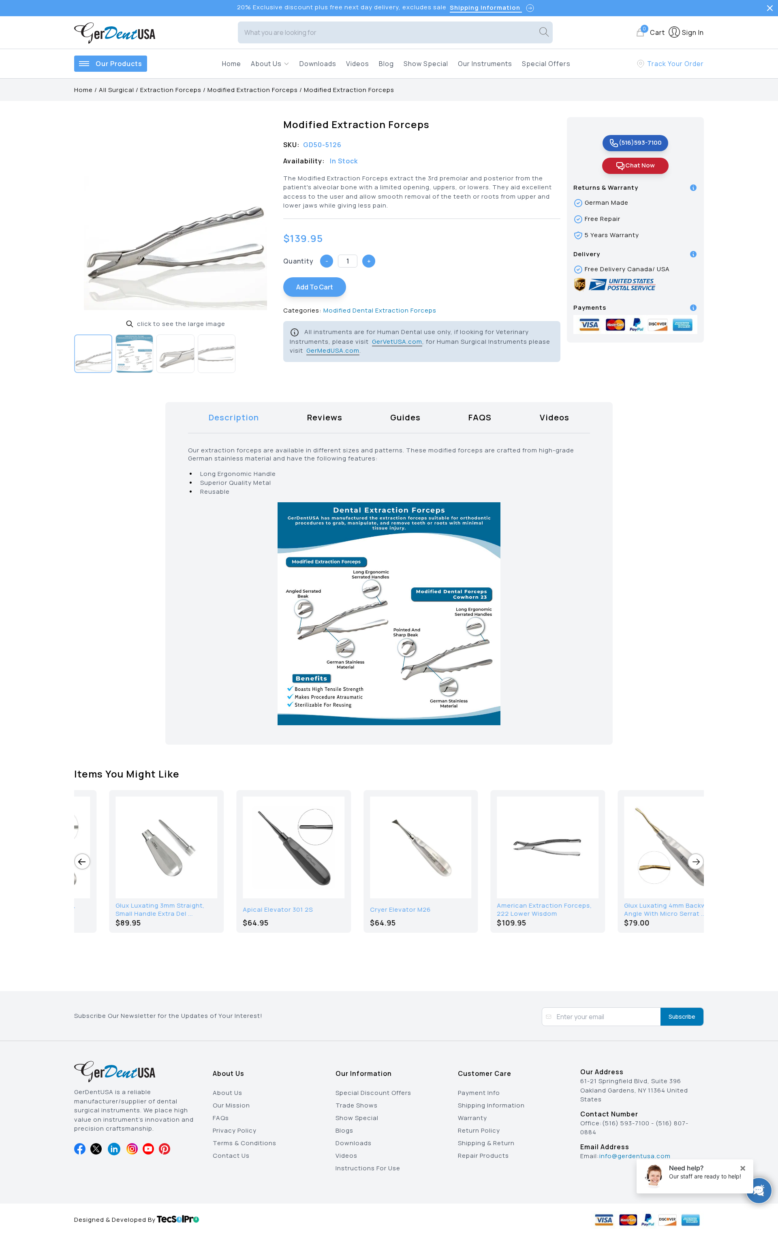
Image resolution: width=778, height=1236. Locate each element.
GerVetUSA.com (397, 341)
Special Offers (546, 63)
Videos (357, 63)
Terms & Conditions (244, 1143)
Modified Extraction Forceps (252, 90)
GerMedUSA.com (332, 350)
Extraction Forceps (170, 90)
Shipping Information (491, 1105)
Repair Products (483, 1155)
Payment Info (479, 1093)
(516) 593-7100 (626, 1123)
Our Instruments (485, 63)
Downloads (317, 63)
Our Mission (231, 1105)
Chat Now (640, 165)
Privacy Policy (234, 1130)
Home (231, 63)
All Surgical (116, 90)
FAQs (221, 1118)
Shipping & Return (486, 1143)
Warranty (472, 1118)
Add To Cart (314, 287)
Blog (386, 63)
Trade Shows (357, 1105)
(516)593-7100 (640, 142)
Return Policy (479, 1130)
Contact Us (231, 1155)
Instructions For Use (368, 1168)
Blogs (344, 1130)
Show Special (426, 63)
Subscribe (682, 1016)
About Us (227, 1093)
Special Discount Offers (373, 1093)
